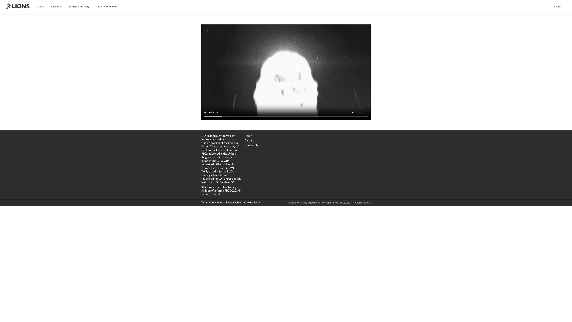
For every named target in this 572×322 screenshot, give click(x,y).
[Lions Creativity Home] (17, 6)
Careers (249, 140)
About (248, 135)
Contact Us (251, 145)
